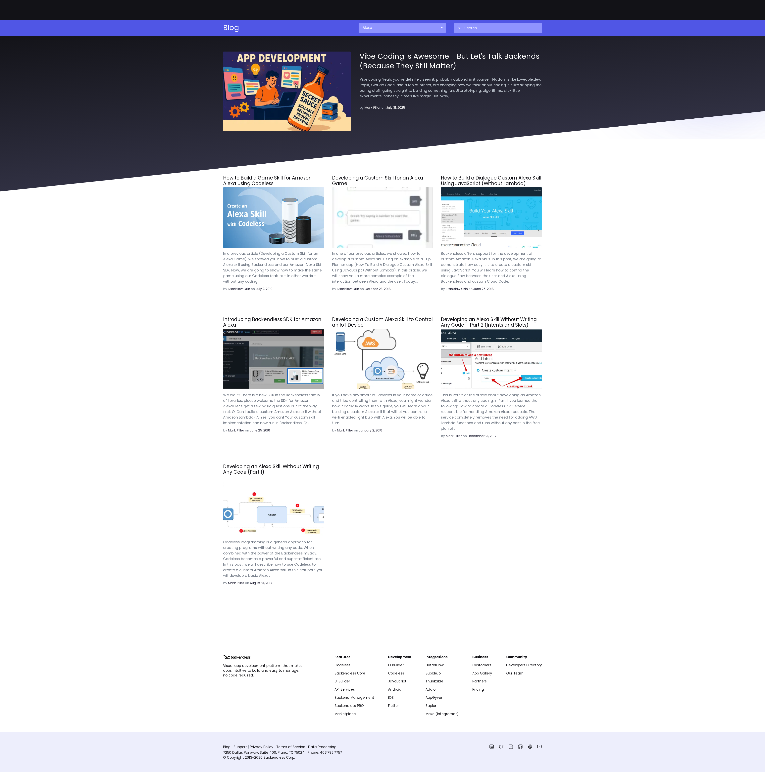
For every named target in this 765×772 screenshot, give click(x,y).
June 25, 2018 (483, 289)
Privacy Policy (261, 747)
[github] (520, 746)
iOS (391, 697)
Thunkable (434, 681)
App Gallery (482, 673)
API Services (344, 689)
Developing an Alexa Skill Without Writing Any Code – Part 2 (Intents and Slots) (489, 322)
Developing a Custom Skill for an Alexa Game (377, 180)
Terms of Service (290, 747)
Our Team (515, 673)
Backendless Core (349, 673)
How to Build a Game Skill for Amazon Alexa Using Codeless (267, 180)
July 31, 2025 (395, 107)
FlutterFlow (435, 665)
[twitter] (501, 746)
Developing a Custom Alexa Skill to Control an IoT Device (382, 322)
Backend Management (354, 697)
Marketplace (345, 713)
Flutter (393, 705)
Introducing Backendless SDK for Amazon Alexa (272, 322)
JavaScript (397, 681)
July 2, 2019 (264, 289)
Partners (479, 681)
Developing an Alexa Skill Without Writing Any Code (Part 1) (271, 469)
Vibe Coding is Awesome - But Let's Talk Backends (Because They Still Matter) (449, 61)
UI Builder (342, 681)
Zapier (431, 705)
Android (394, 689)
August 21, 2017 (261, 583)
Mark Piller (372, 107)
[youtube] (539, 746)
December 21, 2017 (482, 436)
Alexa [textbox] (367, 27)
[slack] (530, 746)
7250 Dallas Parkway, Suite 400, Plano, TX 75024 (264, 752)
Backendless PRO (349, 705)
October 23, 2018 (378, 289)
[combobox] (402, 27)
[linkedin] (491, 746)
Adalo (430, 689)
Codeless (342, 665)
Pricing (478, 689)
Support (240, 747)
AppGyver (434, 697)
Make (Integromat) (442, 713)
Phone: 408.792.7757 (325, 752)
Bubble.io (433, 673)
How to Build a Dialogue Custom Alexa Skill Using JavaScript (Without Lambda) (491, 180)
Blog (226, 747)
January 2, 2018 (370, 430)
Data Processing (322, 747)
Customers (481, 665)
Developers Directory (524, 665)
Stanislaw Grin (239, 289)
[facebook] (510, 746)
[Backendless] (236, 657)
